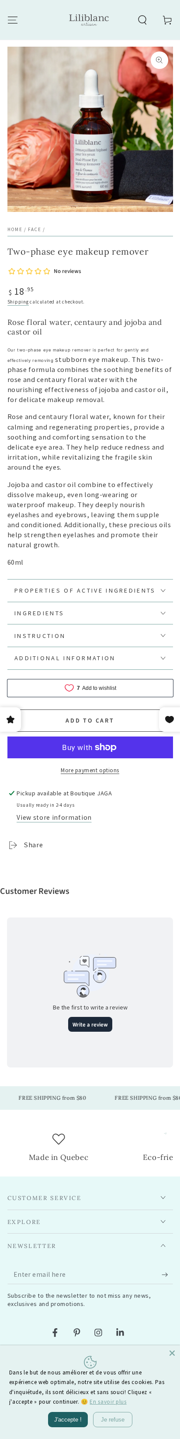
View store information (54, 817)
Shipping (18, 302)
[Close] (172, 1353)
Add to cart (90, 720)
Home (15, 229)
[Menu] (12, 20)
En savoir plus (108, 1401)
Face (35, 229)
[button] (142, 20)
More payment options (90, 770)
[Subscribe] (167, 1274)
